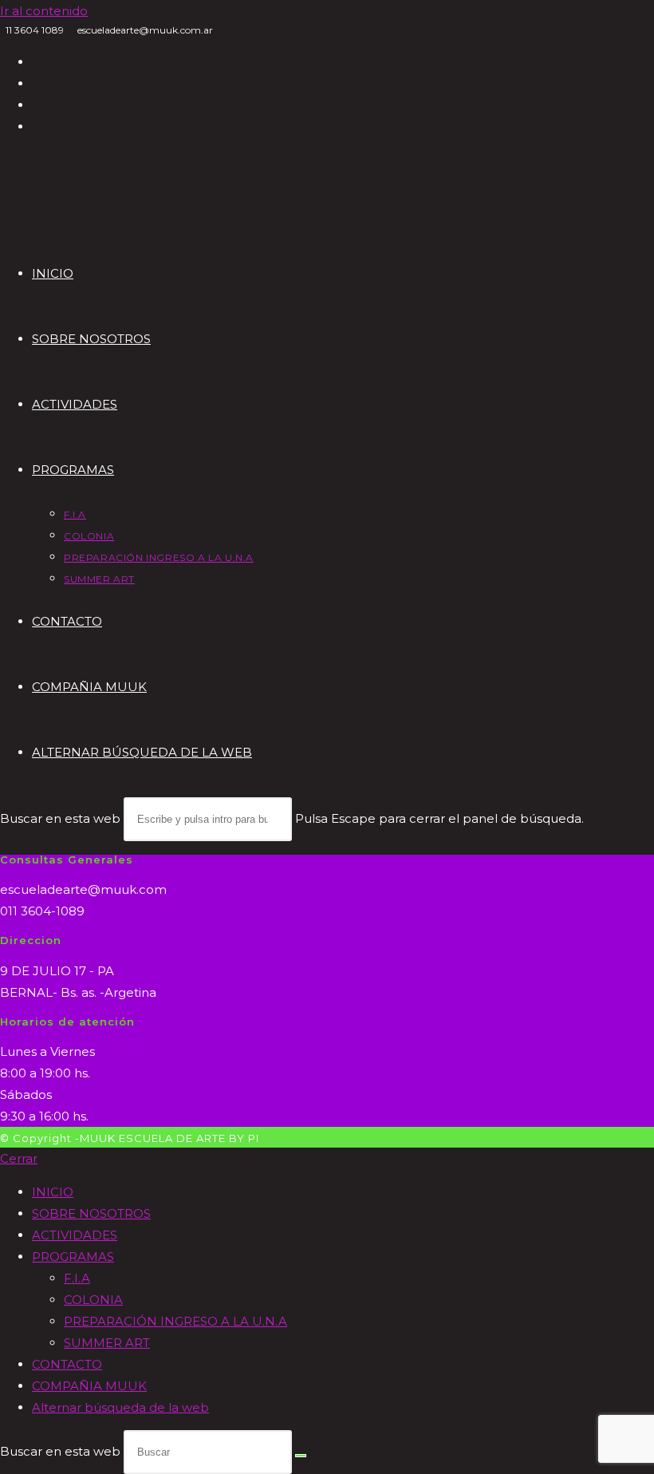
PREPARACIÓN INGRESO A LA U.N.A (175, 1321)
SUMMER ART (107, 1342)
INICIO (52, 1191)
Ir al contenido (44, 10)
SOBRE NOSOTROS (91, 1213)
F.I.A (77, 1278)
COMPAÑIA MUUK (89, 1385)
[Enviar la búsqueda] (300, 1455)
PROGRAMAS (73, 1256)
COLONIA (93, 1299)
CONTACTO (67, 1364)
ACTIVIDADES (74, 1235)
